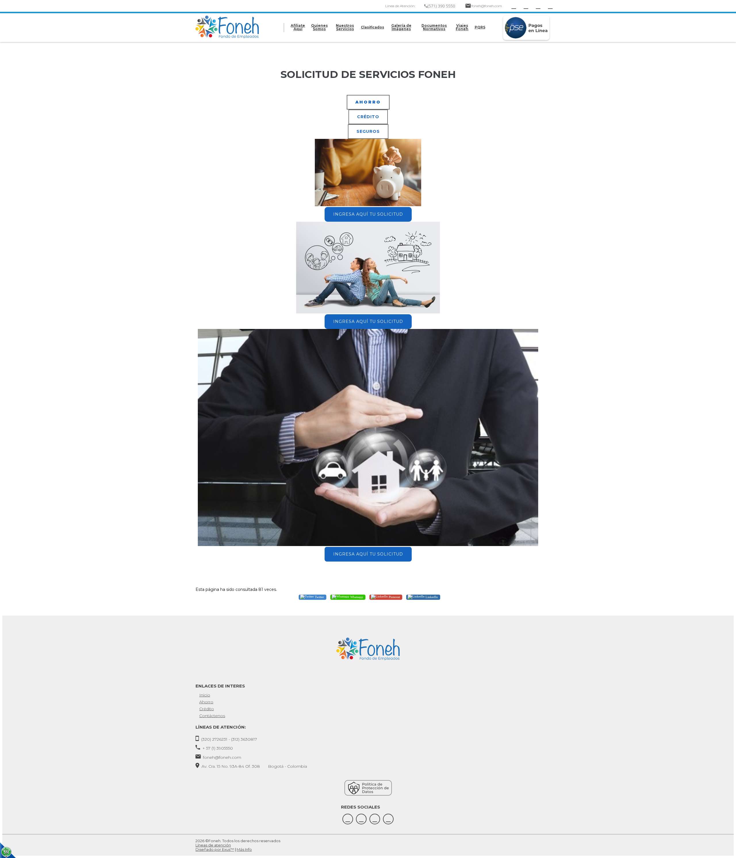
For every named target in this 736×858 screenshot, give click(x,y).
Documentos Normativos (434, 27)
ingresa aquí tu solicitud (368, 214)
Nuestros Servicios (345, 27)
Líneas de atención (213, 845)
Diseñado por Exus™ (214, 849)
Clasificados (372, 27)
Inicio (204, 695)
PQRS (480, 27)
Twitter (319, 596)
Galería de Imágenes (401, 27)
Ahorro (206, 701)
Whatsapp (356, 596)
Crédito (206, 708)
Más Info (244, 849)
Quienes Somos (319, 27)
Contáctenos (212, 715)
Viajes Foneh (462, 27)
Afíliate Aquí (298, 27)
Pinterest (394, 596)
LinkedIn (431, 596)
